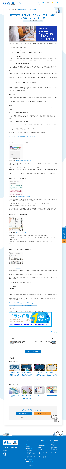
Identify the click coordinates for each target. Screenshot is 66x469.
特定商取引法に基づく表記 (55, 448)
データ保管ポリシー (54, 445)
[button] (25, 380)
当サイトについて (54, 452)
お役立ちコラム (14, 9)
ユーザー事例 (28, 459)
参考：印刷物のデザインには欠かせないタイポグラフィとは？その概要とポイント (23, 136)
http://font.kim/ (18, 268)
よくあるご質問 (41, 445)
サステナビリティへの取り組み (43, 453)
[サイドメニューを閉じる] (65, 226)
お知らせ (39, 442)
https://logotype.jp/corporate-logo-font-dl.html (23, 160)
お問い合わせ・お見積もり (42, 413)
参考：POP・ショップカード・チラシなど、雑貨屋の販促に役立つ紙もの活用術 (23, 305)
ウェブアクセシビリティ (43, 456)
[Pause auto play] (41, 380)
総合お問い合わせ (14, 447)
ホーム (9, 9)
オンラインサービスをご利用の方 (31, 454)
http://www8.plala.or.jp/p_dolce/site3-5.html (23, 196)
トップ (26, 440)
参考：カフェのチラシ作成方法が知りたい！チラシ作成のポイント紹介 (21, 303)
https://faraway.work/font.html (21, 232)
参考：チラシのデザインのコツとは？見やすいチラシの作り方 (19, 302)
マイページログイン (20, 3)
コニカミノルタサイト (42, 457)
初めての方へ (28, 448)
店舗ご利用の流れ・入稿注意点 (31, 457)
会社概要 (40, 449)
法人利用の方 (29, 452)
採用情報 (40, 454)
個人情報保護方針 (54, 442)
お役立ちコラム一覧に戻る (33, 351)
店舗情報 (27, 446)
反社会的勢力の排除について (55, 450)
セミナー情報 (40, 440)
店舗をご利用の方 (29, 450)
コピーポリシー (53, 444)
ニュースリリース (42, 450)
